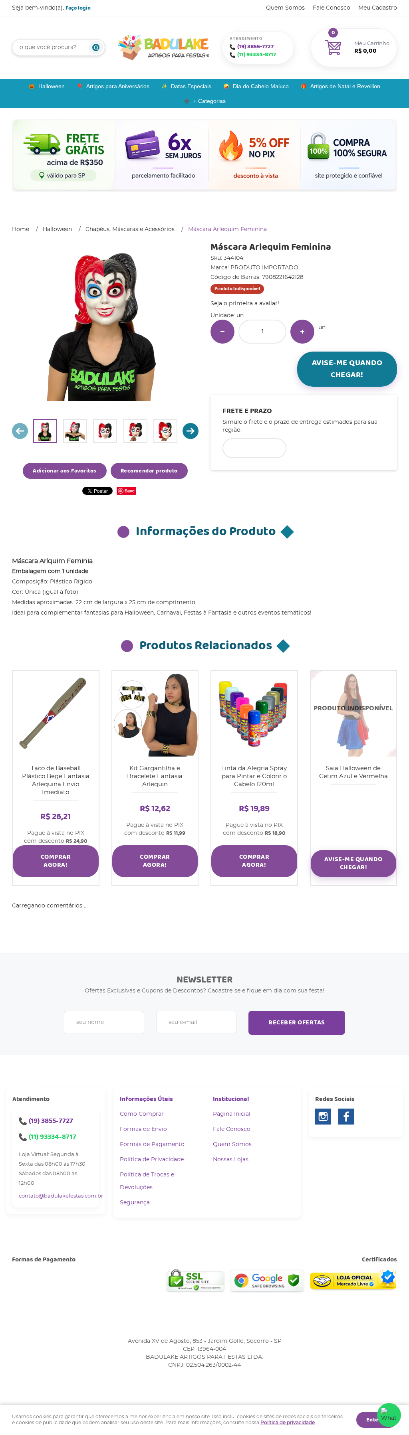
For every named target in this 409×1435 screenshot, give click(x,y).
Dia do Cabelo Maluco (261, 86)
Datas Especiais (191, 86)
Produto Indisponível (354, 714)
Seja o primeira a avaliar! (244, 303)
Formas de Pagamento (152, 1144)
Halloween (51, 86)
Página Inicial (231, 1114)
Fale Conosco (331, 8)
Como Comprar (142, 1114)
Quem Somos (285, 8)
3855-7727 (255, 46)
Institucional (231, 1099)
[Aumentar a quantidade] (302, 332)
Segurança (135, 1203)
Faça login (78, 8)
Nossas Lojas (230, 1159)
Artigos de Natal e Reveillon (345, 86)
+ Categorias (209, 101)
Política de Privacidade (152, 1159)
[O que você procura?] (96, 47)
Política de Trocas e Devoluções (147, 1181)
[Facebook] (346, 1117)
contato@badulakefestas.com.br (61, 1196)
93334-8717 (256, 54)
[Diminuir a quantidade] (222, 332)
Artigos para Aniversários (117, 86)
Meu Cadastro (377, 8)
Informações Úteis (146, 1099)
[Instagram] (323, 1117)
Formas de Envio (143, 1129)
